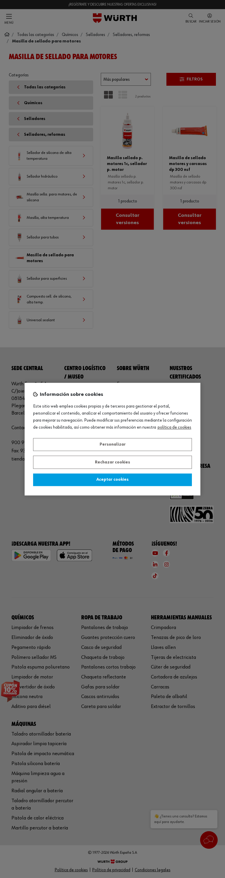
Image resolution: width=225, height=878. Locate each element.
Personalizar (113, 445)
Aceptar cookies (112, 480)
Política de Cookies (174, 427)
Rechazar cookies (112, 462)
